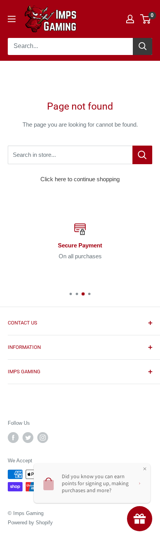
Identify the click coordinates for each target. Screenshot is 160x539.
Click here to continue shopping (80, 179)
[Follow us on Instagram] (42, 437)
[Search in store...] (142, 155)
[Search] (142, 46)
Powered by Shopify (30, 522)
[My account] (130, 19)
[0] (146, 19)
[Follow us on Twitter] (28, 437)
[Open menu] (12, 19)
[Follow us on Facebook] (13, 437)
